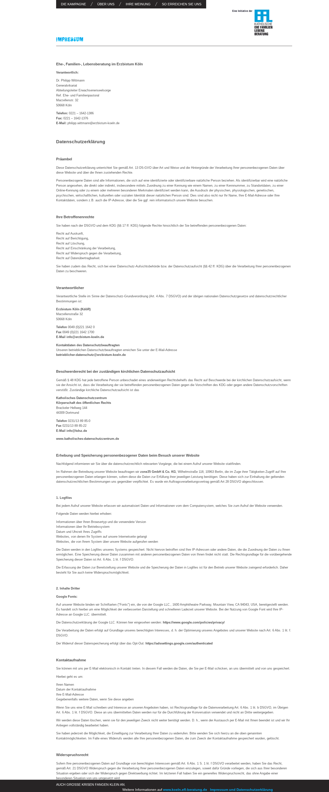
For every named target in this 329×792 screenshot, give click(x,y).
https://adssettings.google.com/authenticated (179, 643)
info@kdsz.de (77, 431)
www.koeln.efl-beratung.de (185, 790)
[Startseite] (252, 23)
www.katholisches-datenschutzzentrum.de (88, 438)
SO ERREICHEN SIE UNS (181, 4)
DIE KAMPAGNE (73, 4)
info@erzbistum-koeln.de (85, 337)
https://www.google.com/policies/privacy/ (194, 622)
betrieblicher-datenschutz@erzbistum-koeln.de (91, 355)
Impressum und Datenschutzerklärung (241, 790)
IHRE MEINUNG (138, 4)
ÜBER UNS (105, 4)
